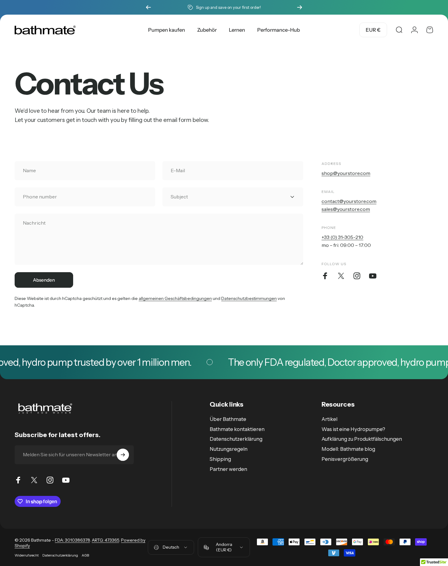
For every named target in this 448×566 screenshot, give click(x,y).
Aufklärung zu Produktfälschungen (362, 439)
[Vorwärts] (299, 7)
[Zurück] (148, 7)
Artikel (329, 419)
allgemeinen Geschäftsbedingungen (175, 298)
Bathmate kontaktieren (237, 429)
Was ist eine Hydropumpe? (353, 429)
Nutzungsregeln (228, 449)
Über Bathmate (228, 419)
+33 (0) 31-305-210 (342, 237)
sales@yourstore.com (346, 209)
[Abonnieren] (123, 455)
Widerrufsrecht (27, 555)
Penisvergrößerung (345, 459)
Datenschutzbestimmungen (249, 298)
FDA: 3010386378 (72, 540)
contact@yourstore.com (349, 201)
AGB (85, 555)
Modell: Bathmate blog (348, 449)
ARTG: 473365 (105, 540)
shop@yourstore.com (346, 173)
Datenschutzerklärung (236, 439)
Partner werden (228, 469)
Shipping (220, 459)
